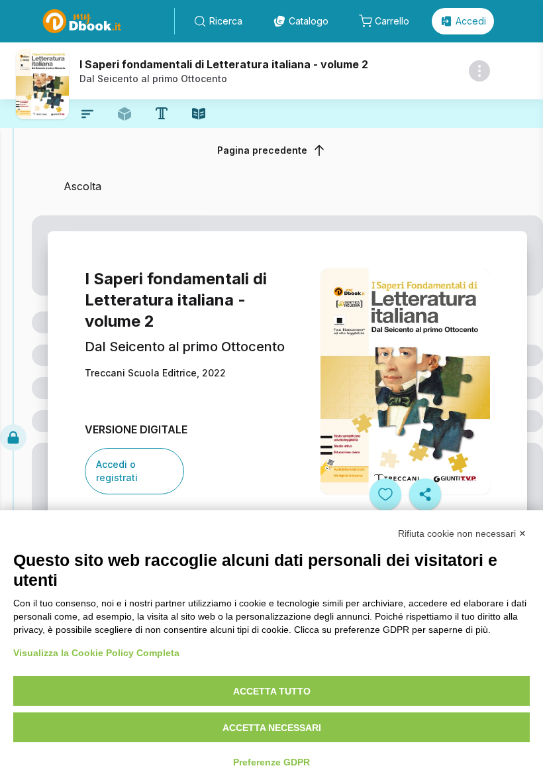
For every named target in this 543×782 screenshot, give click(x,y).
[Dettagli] (479, 71)
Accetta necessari (271, 727)
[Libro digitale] (198, 114)
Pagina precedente (262, 150)
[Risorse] (124, 114)
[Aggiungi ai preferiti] (385, 494)
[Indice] (87, 114)
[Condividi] (425, 494)
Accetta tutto (272, 691)
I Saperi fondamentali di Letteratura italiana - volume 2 (223, 64)
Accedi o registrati (117, 471)
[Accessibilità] (161, 113)
